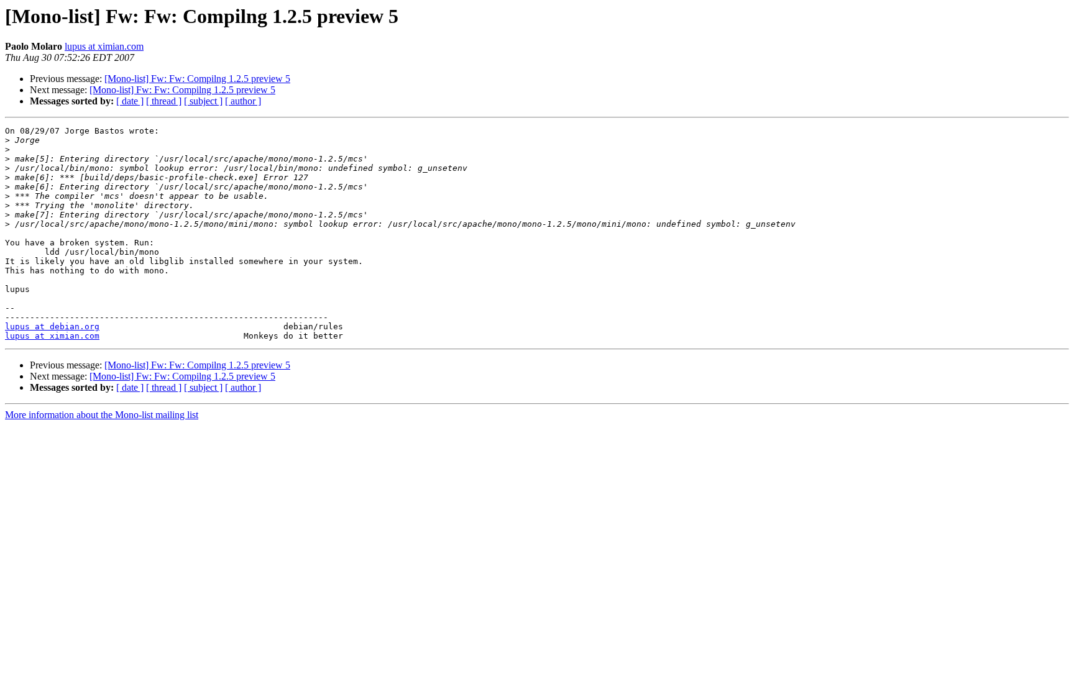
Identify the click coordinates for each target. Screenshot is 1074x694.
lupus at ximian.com (104, 46)
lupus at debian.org (52, 326)
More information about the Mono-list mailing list (101, 414)
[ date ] (130, 101)
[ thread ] (163, 101)
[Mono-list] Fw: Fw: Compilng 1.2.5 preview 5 (197, 78)
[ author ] (243, 101)
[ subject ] (203, 101)
